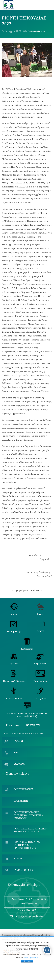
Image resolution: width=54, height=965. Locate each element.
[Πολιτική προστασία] (13, 691)
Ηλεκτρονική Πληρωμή (13, 681)
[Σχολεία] (13, 656)
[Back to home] (8, 5)
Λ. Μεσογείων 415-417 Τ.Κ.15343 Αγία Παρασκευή (29, 901)
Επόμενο (35, 590)
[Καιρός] (40, 606)
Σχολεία (13, 663)
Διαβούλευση (40, 663)
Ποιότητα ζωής (13, 631)
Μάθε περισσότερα (31, 957)
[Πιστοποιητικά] (40, 673)
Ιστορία (13, 614)
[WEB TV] (40, 624)
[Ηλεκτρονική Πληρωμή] (14, 673)
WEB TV (40, 631)
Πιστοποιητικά (40, 681)
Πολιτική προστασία (14, 698)
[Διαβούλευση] (40, 656)
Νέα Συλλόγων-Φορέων (34, 31)
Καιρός (40, 614)
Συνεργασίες (40, 698)
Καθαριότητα (27, 648)
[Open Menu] (51, 5)
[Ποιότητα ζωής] (13, 624)
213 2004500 (29, 910)
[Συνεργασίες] (40, 691)
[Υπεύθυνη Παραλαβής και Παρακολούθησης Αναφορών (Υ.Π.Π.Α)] (27, 705)
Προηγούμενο (21, 590)
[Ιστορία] (14, 606)
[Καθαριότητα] (27, 641)
